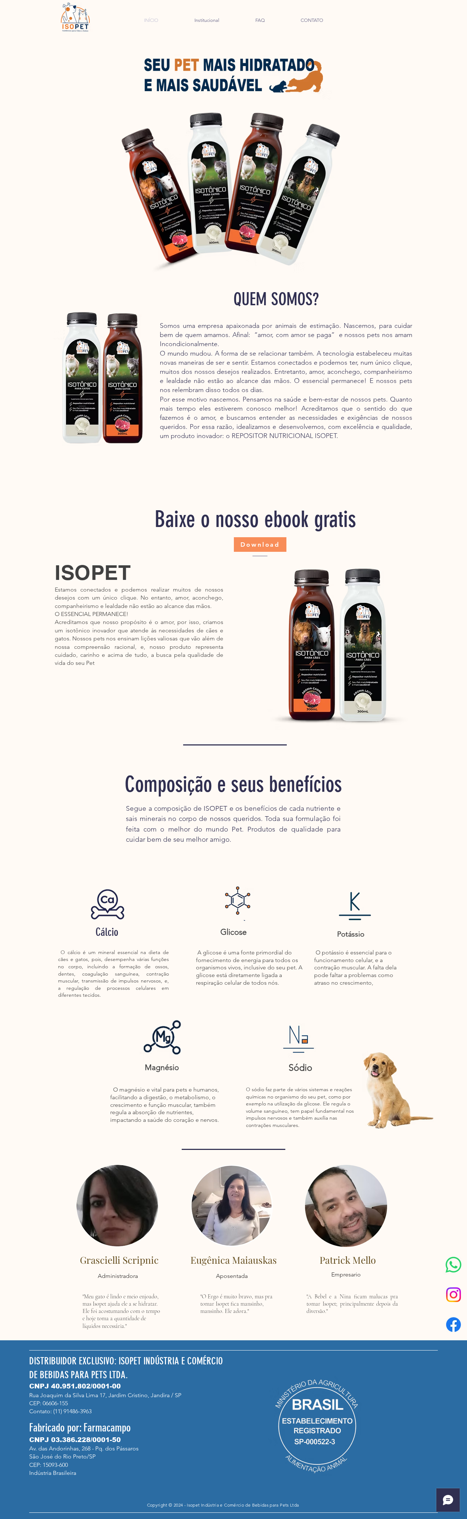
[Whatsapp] (453, 1265)
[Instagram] (453, 1295)
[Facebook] (453, 1324)
